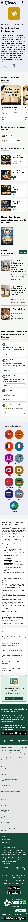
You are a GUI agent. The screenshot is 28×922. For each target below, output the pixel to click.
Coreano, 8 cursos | (5, 756)
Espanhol (11, 883)
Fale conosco (6, 842)
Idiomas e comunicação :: (17, 24)
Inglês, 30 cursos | (5, 750)
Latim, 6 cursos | (5, 761)
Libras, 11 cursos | (5, 754)
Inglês (6, 883)
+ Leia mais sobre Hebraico (23, 251)
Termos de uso (6, 845)
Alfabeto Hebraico (19, 49)
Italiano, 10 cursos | (16, 752)
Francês (17, 883)
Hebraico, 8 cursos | (6, 758)
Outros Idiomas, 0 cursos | (16, 761)
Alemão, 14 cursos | (6, 759)
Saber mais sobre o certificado (14, 698)
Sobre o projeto (6, 839)
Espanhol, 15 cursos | (15, 750)
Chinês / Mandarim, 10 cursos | (18, 758)
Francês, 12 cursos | (6, 752)
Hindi (21, 883)
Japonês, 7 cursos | (15, 756)
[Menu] (2, 2)
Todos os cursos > (5, 24)
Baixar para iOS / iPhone (8, 618)
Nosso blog (5, 837)
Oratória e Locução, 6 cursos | (17, 754)
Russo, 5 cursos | (15, 759)
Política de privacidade (9, 847)
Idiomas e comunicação (14, 747)
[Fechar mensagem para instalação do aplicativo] (27, 913)
